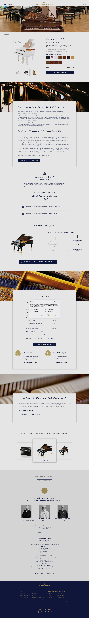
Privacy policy (56, 301)
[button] (32, 301)
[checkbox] (31, 309)
